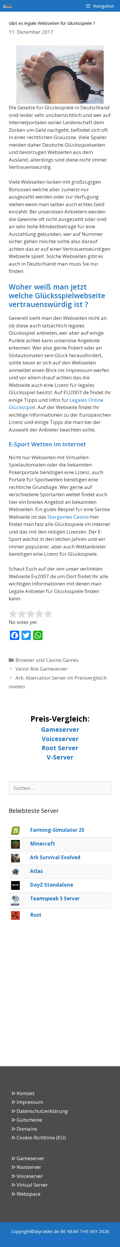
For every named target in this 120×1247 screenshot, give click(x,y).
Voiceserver (60, 738)
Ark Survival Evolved (55, 857)
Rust (35, 914)
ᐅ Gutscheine (27, 1119)
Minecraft (42, 843)
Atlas (36, 871)
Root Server (60, 747)
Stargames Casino (68, 516)
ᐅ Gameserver (28, 1158)
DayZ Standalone (51, 884)
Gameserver (60, 729)
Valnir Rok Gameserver (41, 668)
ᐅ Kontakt (23, 1093)
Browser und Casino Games (47, 660)
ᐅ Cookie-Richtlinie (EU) (39, 1137)
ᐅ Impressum (27, 1102)
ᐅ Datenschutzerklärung (40, 1111)
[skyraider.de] (9, 6)
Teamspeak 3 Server (55, 898)
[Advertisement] (60, 994)
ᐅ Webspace (26, 1193)
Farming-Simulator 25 (57, 830)
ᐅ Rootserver (26, 1167)
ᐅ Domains (24, 1128)
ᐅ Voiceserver (27, 1176)
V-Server (60, 757)
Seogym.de (74, 1238)
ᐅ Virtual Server (30, 1184)
